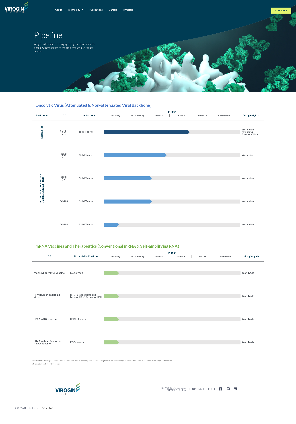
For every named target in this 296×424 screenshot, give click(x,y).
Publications (96, 9)
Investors (128, 9)
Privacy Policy (48, 408)
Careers (113, 9)
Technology (74, 9)
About (58, 9)
